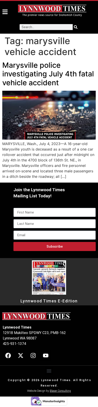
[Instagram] (33, 355)
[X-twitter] (20, 355)
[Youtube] (45, 355)
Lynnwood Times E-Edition (49, 301)
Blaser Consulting (60, 390)
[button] (49, 371)
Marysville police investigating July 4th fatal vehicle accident (48, 74)
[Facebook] (8, 355)
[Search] (76, 27)
